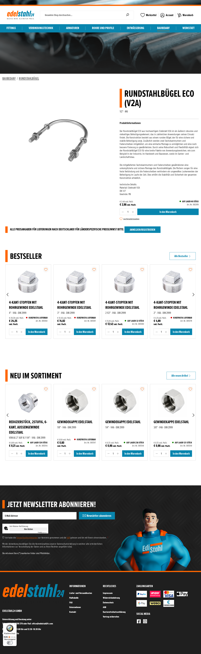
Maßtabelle (73, 597)
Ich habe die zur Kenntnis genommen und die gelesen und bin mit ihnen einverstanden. (56, 537)
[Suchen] (127, 15)
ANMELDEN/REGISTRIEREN (142, 229)
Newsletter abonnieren (98, 515)
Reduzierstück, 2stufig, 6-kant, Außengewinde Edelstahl (28, 427)
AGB (68, 537)
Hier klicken (28, 529)
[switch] (10, 643)
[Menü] (15, 625)
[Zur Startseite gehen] (20, 15)
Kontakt (72, 611)
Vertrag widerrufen (111, 616)
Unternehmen (75, 607)
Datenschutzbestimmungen (27, 537)
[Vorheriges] (7, 294)
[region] (58, 140)
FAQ (70, 602)
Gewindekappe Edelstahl (75, 422)
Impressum (108, 593)
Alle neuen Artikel (179, 375)
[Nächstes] (193, 294)
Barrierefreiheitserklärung (114, 611)
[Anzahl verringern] (123, 212)
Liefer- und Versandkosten (80, 593)
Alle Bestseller (181, 256)
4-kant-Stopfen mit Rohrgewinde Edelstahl (26, 305)
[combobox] (80, 15)
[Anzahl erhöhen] (133, 212)
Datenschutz (108, 602)
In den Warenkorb (168, 212)
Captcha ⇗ (42, 532)
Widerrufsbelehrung (111, 597)
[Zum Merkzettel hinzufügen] (46, 269)
